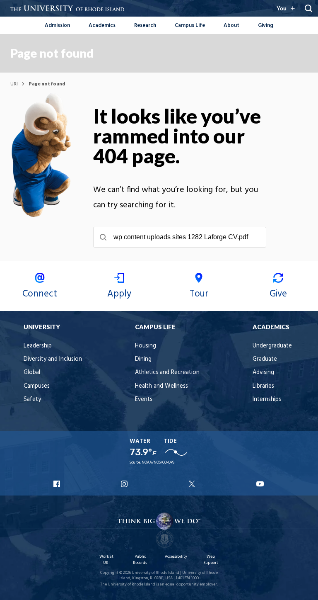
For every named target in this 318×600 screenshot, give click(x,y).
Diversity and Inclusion (53, 359)
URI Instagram (125, 484)
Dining (143, 359)
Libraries (263, 386)
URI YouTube (260, 484)
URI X (193, 484)
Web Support (210, 560)
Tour (199, 294)
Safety (32, 399)
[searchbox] (179, 237)
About (231, 25)
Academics (102, 25)
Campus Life (190, 25)
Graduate (265, 359)
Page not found (52, 53)
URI (14, 83)
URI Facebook (57, 484)
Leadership (38, 346)
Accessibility (176, 557)
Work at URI (106, 560)
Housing (145, 346)
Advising (263, 372)
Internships (267, 399)
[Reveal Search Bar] (308, 8)
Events (143, 399)
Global (32, 372)
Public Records (140, 560)
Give (278, 294)
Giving (265, 25)
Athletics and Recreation (167, 372)
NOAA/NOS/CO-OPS (158, 462)
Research (145, 25)
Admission (57, 25)
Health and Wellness (161, 386)
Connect (39, 294)
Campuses (37, 386)
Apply (119, 294)
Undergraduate (272, 346)
